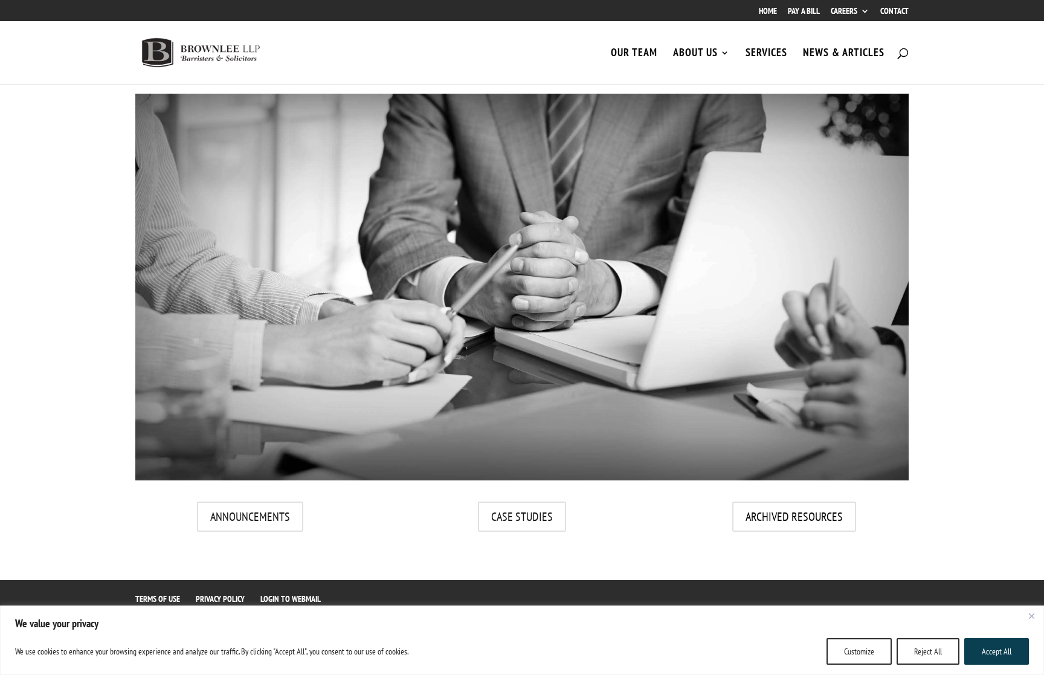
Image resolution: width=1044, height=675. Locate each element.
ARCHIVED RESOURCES (794, 517)
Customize (859, 651)
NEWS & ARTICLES (843, 53)
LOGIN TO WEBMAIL (290, 598)
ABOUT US (695, 53)
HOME (768, 11)
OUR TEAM (634, 53)
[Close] (1031, 616)
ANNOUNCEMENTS (250, 517)
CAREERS (844, 11)
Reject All (928, 651)
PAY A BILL (804, 11)
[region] (522, 640)
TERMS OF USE (157, 598)
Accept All (996, 651)
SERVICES (766, 53)
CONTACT (894, 11)
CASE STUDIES (522, 517)
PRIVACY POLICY (220, 598)
